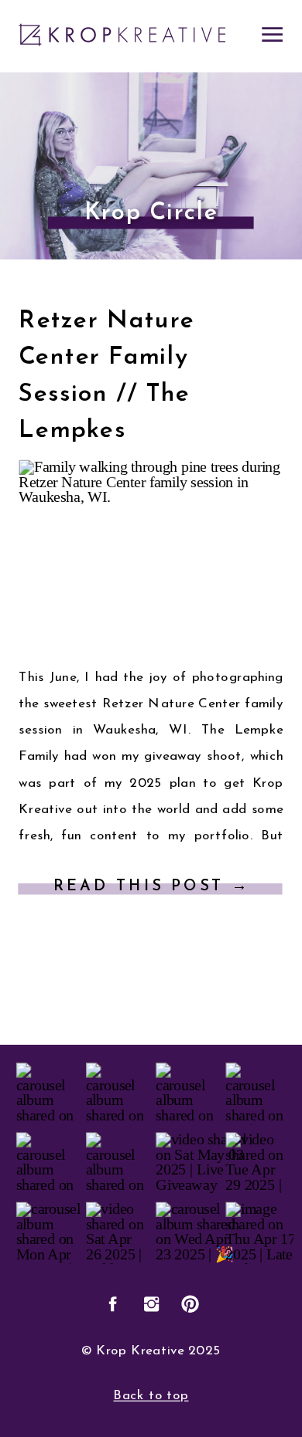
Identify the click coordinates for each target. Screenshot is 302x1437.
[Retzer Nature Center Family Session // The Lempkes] (151, 554)
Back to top (150, 1396)
